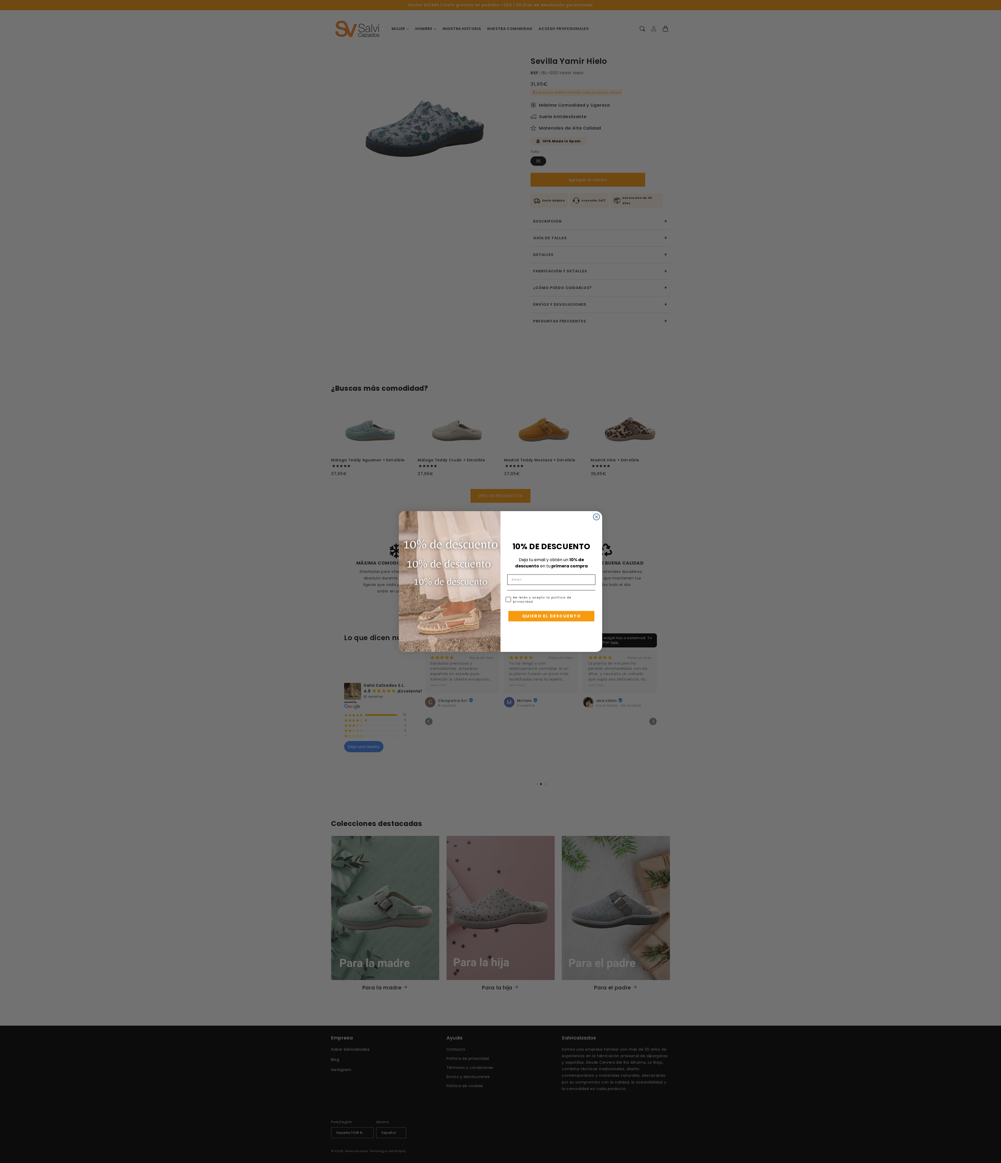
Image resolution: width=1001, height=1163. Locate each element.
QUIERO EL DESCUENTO (551, 616)
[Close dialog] (596, 517)
